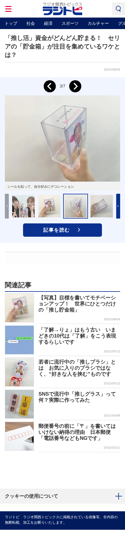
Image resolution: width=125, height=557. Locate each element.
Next (75, 86)
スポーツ (70, 23)
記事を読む (56, 229)
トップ (11, 23)
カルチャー (98, 23)
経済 (48, 23)
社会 (30, 23)
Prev (50, 86)
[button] (118, 206)
